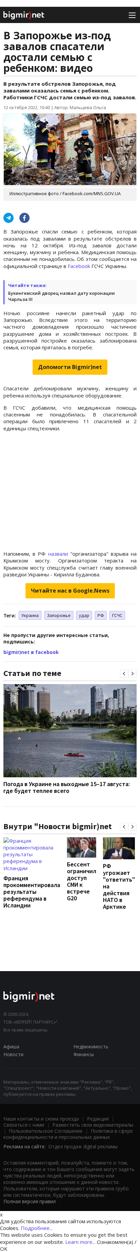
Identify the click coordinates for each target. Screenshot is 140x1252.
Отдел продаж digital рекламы (83, 1146)
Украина (30, 615)
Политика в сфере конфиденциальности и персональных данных (68, 1134)
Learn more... (80, 1241)
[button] (124, 674)
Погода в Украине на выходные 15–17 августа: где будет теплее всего (66, 787)
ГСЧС (117, 615)
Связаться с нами (23, 1125)
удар (84, 615)
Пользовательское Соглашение (46, 1131)
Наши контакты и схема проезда (41, 1118)
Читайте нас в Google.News (70, 590)
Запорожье (59, 615)
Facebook (79, 266)
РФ (101, 615)
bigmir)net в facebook (31, 652)
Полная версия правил (29, 1201)
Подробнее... (37, 1228)
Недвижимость (90, 1046)
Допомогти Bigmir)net (70, 367)
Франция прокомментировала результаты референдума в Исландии (31, 891)
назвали (58, 553)
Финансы (83, 1054)
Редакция (98, 1118)
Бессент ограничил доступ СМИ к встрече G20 (81, 881)
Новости (13, 1054)
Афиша (11, 1046)
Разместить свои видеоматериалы (92, 1125)
